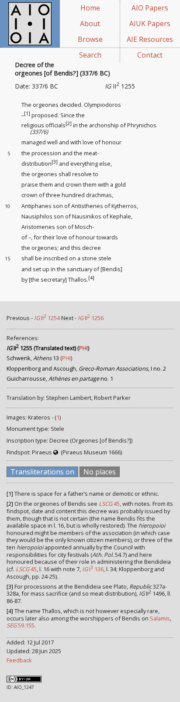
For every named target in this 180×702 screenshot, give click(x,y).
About (90, 23)
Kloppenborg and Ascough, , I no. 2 (86, 368)
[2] (69, 123)
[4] (91, 277)
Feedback (19, 660)
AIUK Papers (149, 23)
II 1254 (47, 318)
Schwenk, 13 (33, 358)
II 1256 (91, 318)
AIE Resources (150, 39)
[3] (55, 162)
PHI (83, 348)
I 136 (93, 569)
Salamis (160, 618)
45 (109, 504)
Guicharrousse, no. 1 (60, 378)
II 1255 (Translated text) (41, 348)
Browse (90, 39)
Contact (150, 55)
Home (90, 8)
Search (90, 55)
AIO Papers (150, 8)
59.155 (21, 625)
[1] (27, 113)
